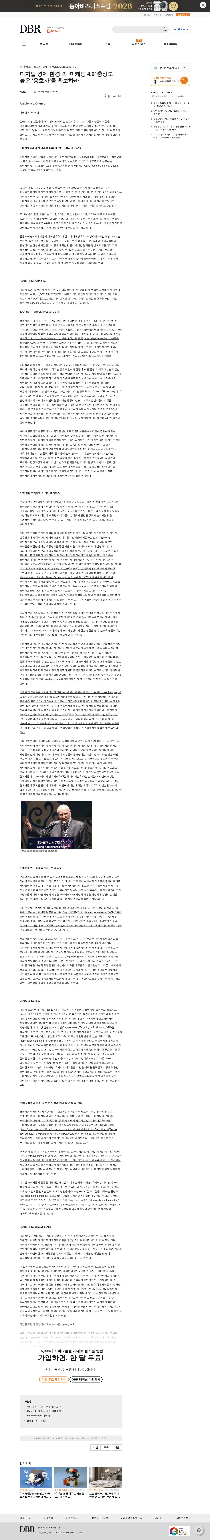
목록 (106, 1447)
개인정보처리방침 (99, 1518)
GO (185, 67)
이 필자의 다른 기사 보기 (35, 1421)
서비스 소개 (25, 1518)
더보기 (104, 95)
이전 (95, 1447)
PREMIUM (75, 43)
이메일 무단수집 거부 (131, 1518)
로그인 (147, 15)
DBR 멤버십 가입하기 (86, 1379)
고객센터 (169, 15)
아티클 (44, 43)
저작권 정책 (71, 1518)
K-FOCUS (170, 43)
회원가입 (157, 15)
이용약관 (48, 1518)
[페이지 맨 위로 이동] (200, 1531)
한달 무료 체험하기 (54, 1379)
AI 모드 (181, 29)
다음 (117, 1447)
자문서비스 (139, 43)
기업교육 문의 (183, 15)
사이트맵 (159, 1518)
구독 (107, 43)
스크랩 (119, 96)
